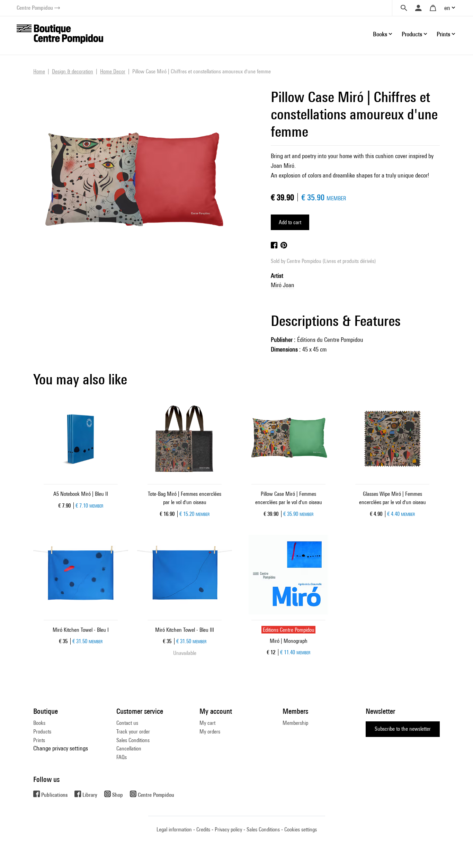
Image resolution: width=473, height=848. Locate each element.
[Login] (418, 8)
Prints (39, 740)
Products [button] (412, 34)
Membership (295, 723)
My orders (209, 731)
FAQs (121, 757)
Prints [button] (443, 34)
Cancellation (128, 748)
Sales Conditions (133, 740)
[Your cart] (433, 8)
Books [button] (380, 34)
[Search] (404, 8)
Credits (203, 829)
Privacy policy (228, 829)
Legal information (174, 829)
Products (42, 731)
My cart (207, 723)
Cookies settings (300, 829)
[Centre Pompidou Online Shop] (60, 33)
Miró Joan (282, 285)
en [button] (447, 7)
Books (39, 723)
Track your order (133, 731)
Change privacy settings (60, 748)
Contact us (127, 723)
